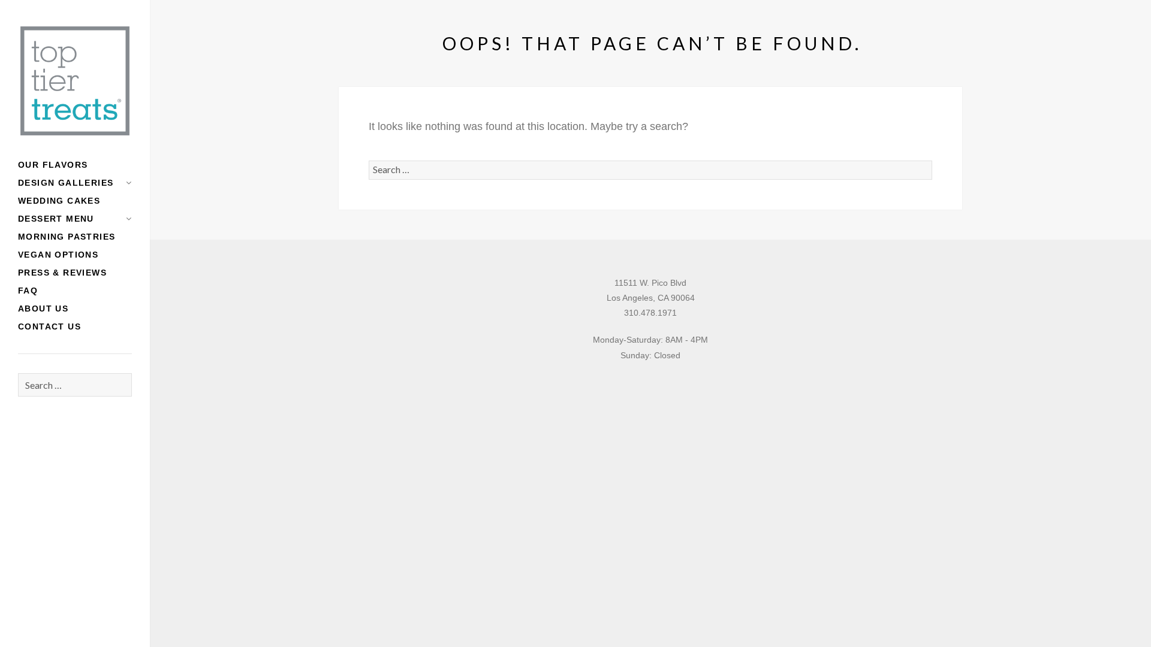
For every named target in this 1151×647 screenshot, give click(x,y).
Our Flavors (53, 165)
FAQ (28, 290)
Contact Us (49, 326)
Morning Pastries (66, 236)
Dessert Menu (56, 218)
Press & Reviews (62, 272)
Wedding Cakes (59, 200)
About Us (43, 308)
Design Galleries (65, 183)
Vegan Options (58, 254)
